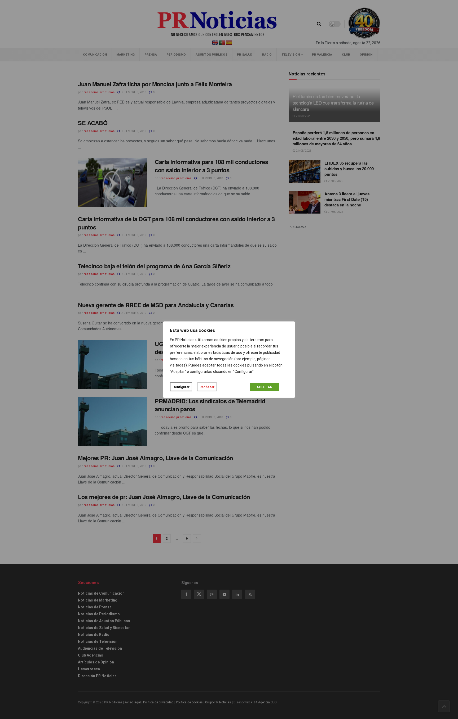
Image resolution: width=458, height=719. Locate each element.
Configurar (181, 387)
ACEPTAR (264, 387)
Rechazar (207, 387)
